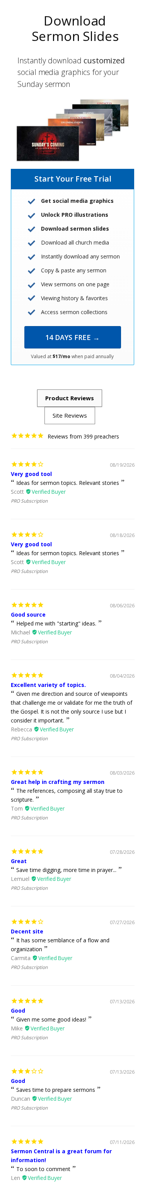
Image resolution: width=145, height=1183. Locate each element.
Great (19, 861)
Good (18, 1010)
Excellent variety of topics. (48, 684)
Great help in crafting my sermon (57, 781)
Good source (28, 614)
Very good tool (31, 474)
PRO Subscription (29, 501)
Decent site (27, 931)
